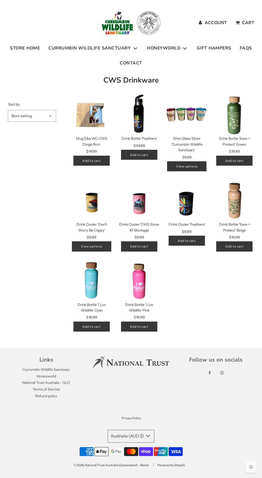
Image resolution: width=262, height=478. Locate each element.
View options (187, 166)
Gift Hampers (214, 48)
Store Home (25, 48)
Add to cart (91, 161)
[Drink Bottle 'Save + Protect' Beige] (234, 200)
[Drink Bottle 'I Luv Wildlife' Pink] (139, 281)
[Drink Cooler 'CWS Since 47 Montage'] (139, 200)
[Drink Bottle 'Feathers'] (139, 114)
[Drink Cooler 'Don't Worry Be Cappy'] (92, 200)
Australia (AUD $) (128, 436)
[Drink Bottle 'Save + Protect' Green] (234, 114)
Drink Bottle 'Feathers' (139, 138)
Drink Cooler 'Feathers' (187, 224)
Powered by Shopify (171, 465)
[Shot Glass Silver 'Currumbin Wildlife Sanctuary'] (187, 114)
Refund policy (46, 396)
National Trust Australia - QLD (46, 382)
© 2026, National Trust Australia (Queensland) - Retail (111, 465)
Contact (131, 63)
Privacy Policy (131, 418)
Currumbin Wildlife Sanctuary (46, 369)
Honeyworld (46, 376)
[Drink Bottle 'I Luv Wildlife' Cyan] (92, 281)
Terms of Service (46, 389)
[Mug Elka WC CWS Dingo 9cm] (92, 114)
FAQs (246, 48)
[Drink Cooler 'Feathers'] (187, 200)
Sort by (14, 104)
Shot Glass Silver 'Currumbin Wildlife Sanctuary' (186, 144)
